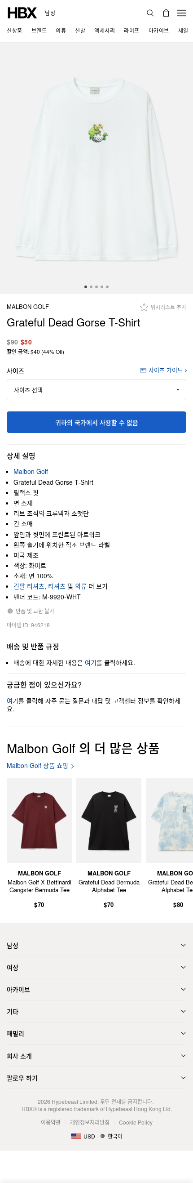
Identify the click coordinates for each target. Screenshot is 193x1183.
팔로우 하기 (22, 1077)
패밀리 (15, 1033)
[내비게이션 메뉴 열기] (181, 13)
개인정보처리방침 (90, 1122)
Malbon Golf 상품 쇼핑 (37, 765)
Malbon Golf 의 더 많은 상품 (83, 748)
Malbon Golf (28, 307)
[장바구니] (166, 13)
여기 (90, 662)
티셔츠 (57, 585)
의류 (81, 585)
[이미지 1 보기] (96, 168)
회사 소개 (19, 1055)
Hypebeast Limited (74, 1101)
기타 (12, 1011)
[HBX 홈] (22, 12)
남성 (50, 13)
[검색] (150, 13)
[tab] (85, 287)
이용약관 (51, 1122)
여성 (12, 967)
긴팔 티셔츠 (28, 585)
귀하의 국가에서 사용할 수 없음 (96, 422)
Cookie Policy (136, 1122)
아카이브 (18, 989)
